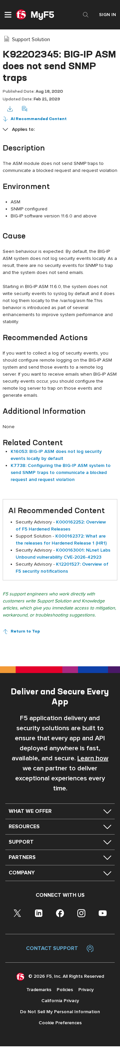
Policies (65, 989)
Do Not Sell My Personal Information (60, 1012)
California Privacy (60, 1000)
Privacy (86, 989)
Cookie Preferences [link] (60, 1023)
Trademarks (38, 989)
